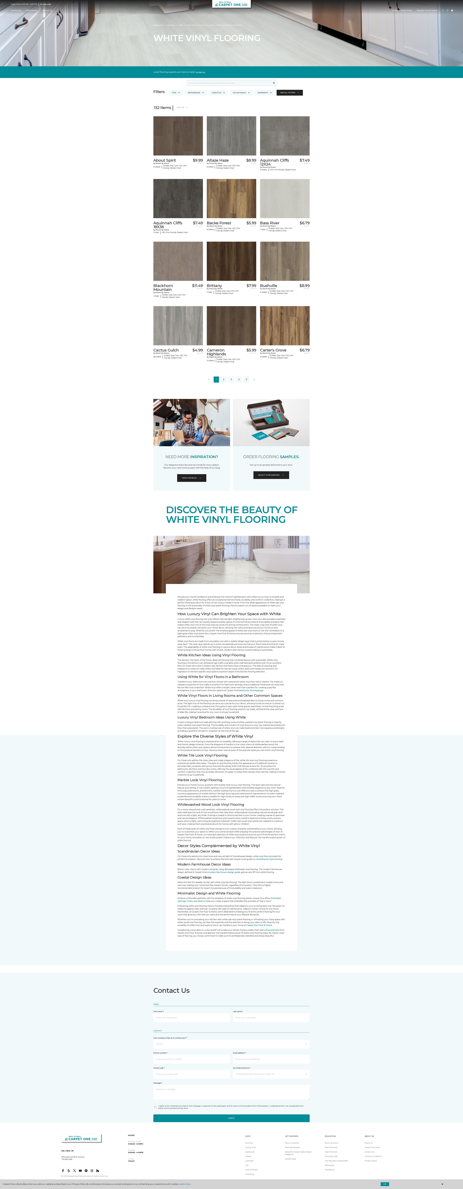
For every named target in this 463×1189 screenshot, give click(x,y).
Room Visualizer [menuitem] (292, 1143)
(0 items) (452, 10)
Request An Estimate (427, 10)
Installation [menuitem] (330, 1170)
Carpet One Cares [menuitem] (372, 1147)
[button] (443, 10)
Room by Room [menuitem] (331, 1143)
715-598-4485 (45, 4)
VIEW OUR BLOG (189, 478)
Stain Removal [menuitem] (331, 1147)
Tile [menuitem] (247, 1165)
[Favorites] (447, 10)
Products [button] (16, 10)
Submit (231, 1118)
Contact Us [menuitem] (369, 1152)
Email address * (239, 1053)
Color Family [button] (239, 93)
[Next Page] (254, 380)
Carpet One (158, 25)
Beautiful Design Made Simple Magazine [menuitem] (298, 1153)
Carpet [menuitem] (248, 1156)
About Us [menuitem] (369, 1143)
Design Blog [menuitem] (290, 1159)
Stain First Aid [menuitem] (331, 1152)
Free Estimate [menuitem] (251, 1170)
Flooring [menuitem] (248, 1143)
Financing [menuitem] (249, 1174)
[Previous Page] (209, 380)
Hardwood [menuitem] (249, 1152)
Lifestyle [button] (216, 93)
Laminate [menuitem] (249, 1161)
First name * (158, 1011)
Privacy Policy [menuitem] (371, 1161)
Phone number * (160, 1053)
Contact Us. (200, 72)
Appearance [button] (194, 93)
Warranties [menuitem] (329, 1165)
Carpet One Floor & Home (259, 925)
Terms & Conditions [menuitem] (373, 1156)
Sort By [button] (180, 107)
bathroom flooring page (251, 690)
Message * (157, 1083)
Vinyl (180, 25)
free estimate (272, 930)
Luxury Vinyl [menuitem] (250, 1147)
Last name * (238, 1011)
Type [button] (174, 93)
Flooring (171, 25)
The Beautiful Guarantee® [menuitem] (336, 1161)
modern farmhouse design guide (224, 872)
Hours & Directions (402, 10)
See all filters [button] (287, 92)
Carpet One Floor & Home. (79, 1176)
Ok (385, 1184)
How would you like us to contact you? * (170, 1038)
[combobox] (229, 83)
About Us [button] (47, 10)
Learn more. (185, 1184)
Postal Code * (159, 1068)
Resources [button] (31, 10)
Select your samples (268, 475)
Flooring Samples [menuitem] (292, 1147)
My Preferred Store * (241, 1068)
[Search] (274, 83)
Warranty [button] (263, 93)
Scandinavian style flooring (269, 859)
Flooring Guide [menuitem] (331, 1156)
